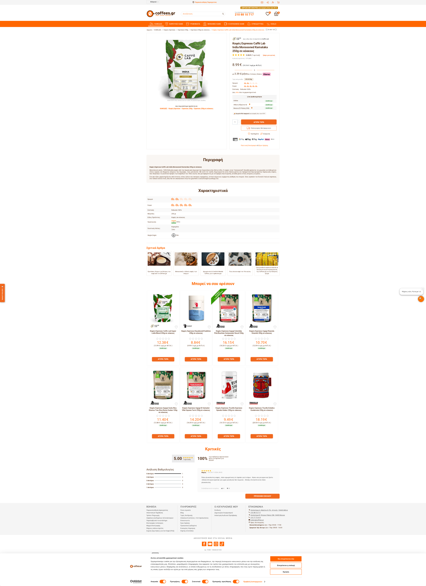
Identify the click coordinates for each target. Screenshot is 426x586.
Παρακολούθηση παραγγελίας (157, 510)
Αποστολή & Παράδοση (154, 513)
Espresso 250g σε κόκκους (200, 30)
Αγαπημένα (255, 134)
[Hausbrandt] (186, 326)
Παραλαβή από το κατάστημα (156, 520)
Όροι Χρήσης (263, 145)
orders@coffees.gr (257, 520)
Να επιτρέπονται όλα (286, 559)
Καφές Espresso (169, 30)
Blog (182, 513)
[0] (268, 15)
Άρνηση (286, 572)
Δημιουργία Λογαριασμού (223, 513)
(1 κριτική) (255, 55)
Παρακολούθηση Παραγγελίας (206, 2)
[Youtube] (210, 545)
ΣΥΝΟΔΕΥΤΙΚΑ (257, 24)
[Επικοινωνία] (262, 2)
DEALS (273, 24)
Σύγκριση (266, 134)
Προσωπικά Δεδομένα (188, 525)
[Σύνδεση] (267, 2)
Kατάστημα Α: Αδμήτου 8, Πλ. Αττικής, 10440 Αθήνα (269, 510)
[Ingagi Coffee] (219, 326)
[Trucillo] (219, 403)
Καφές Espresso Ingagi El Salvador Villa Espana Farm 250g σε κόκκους (196, 409)
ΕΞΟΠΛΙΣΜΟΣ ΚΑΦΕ (236, 24)
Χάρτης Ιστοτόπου (187, 531)
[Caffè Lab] (153, 326)
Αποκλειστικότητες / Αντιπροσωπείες (194, 518)
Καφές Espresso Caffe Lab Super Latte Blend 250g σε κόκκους (163, 332)
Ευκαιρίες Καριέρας (187, 528)
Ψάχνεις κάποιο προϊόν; (155, 528)
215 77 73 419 (256, 517)
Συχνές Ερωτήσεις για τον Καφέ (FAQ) (160, 531)
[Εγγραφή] (273, 2)
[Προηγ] (266, 29)
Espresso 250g (183, 30)
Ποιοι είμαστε (185, 510)
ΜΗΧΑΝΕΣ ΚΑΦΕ (214, 24)
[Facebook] (204, 545)
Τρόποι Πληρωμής (153, 515)
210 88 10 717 (256, 512)
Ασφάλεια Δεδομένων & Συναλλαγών (159, 518)
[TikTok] (222, 545)
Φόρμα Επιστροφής (153, 525)
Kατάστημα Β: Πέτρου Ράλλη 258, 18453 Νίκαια (268, 515)
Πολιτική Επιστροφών (249, 145)
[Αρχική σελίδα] (161, 17)
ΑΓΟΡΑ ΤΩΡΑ (259, 122)
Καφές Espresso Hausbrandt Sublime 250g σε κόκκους (196, 332)
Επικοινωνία (185, 520)
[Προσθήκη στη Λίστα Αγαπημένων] (176, 327)
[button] (421, 299)
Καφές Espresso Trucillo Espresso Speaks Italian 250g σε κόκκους (229, 409)
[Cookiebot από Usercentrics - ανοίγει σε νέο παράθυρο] (136, 581)
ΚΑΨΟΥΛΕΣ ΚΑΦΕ (176, 24)
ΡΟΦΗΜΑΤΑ (195, 24)
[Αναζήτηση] (223, 14)
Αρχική (149, 30)
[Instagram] (216, 545)
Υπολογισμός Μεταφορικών (261, 128)
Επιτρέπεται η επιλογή (286, 565)
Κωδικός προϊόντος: (238, 58)
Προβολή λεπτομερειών (252, 582)
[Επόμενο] (276, 29)
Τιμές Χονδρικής (186, 515)
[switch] (185, 581)
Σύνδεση (217, 510)
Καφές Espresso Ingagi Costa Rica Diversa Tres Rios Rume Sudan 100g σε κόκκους (163, 410)
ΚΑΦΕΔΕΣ (158, 24)
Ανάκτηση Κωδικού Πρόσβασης (225, 515)
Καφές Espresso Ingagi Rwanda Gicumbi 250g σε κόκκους (261, 332)
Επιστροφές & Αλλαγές (154, 523)
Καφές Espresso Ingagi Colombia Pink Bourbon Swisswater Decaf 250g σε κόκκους (229, 333)
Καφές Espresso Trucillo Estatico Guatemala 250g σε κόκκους (262, 409)
